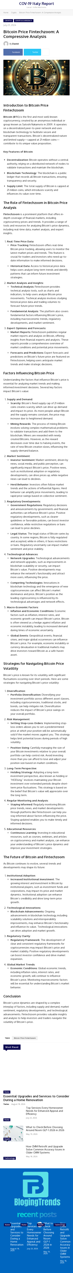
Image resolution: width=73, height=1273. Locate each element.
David (15, 43)
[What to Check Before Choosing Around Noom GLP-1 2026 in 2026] (13, 1134)
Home (5, 12)
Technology (9, 1158)
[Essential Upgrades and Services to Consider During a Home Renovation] (36, 1070)
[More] (45, 52)
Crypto (13, 12)
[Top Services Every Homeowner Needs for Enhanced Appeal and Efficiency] (13, 1114)
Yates (6, 1104)
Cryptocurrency (23, 21)
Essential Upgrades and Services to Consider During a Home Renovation (36, 1098)
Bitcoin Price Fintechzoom (25, 1038)
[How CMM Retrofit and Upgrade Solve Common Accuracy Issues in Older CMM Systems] (13, 1153)
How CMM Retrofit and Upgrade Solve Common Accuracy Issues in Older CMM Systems (45, 1149)
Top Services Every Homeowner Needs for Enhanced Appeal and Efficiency (44, 1110)
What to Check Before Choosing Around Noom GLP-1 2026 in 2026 (45, 1128)
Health (7, 1139)
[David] (6, 43)
